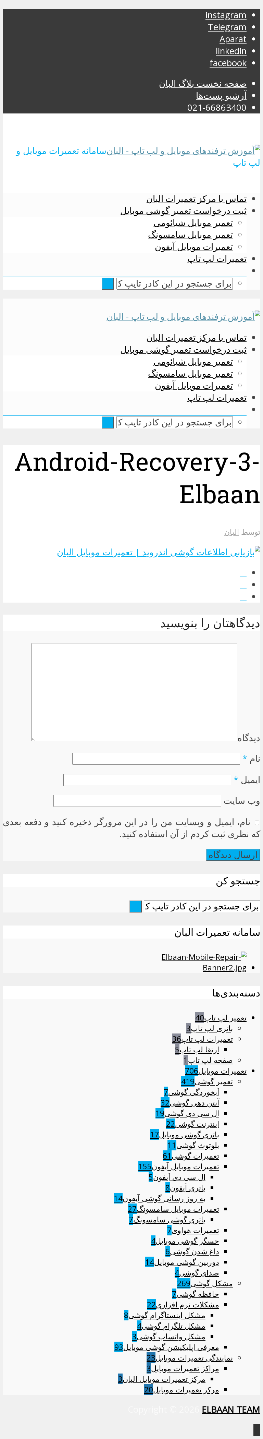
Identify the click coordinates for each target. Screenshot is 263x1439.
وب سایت (242, 801)
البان (231, 532)
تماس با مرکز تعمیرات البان (196, 198)
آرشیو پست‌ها (221, 95)
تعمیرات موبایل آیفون (194, 246)
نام (251, 758)
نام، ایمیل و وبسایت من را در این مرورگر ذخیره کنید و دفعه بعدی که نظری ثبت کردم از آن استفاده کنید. (131, 828)
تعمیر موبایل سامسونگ (190, 234)
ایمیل (247, 780)
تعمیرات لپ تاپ (217, 258)
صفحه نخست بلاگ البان (203, 83)
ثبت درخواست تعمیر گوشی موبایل (183, 210)
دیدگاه (248, 738)
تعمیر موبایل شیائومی (193, 222)
